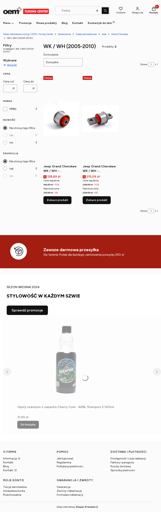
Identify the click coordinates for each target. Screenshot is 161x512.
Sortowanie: (51, 54)
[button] (105, 10)
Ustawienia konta (14, 491)
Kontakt (8, 462)
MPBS (13, 109)
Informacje (10, 458)
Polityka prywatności (70, 466)
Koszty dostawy (121, 466)
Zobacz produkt (57, 200)
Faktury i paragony (122, 462)
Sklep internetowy (76, 507)
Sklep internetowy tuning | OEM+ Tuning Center (28, 34)
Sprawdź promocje (27, 310)
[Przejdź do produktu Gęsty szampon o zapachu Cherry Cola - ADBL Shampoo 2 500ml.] (66, 359)
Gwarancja (63, 487)
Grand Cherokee (119, 34)
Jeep (104, 34)
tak (11, 135)
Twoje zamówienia (15, 487)
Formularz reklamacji (70, 494)
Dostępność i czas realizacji (128, 458)
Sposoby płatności (123, 470)
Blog (6, 466)
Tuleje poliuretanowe (86, 34)
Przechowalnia (12, 494)
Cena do (28, 81)
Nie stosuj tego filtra (22, 128)
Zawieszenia (64, 34)
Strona (143, 64)
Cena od (8, 81)
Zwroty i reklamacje (69, 491)
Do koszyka (28, 424)
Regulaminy (64, 462)
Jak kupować (65, 458)
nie (11, 142)
